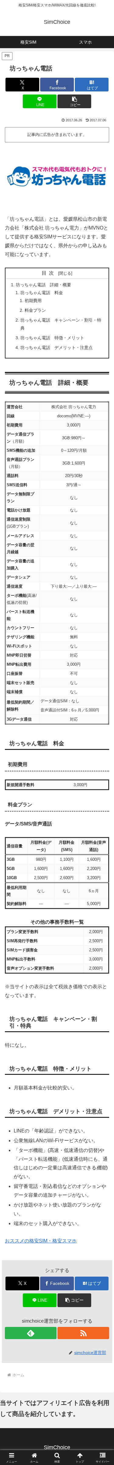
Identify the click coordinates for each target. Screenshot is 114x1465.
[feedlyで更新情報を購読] (31, 1333)
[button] (74, 101)
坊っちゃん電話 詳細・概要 (43, 284)
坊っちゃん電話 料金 (41, 292)
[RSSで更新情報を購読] (83, 1333)
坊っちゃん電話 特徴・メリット (52, 337)
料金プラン (35, 310)
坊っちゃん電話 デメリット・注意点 (56, 347)
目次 (49, 273)
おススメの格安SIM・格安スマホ (41, 1240)
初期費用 (33, 300)
